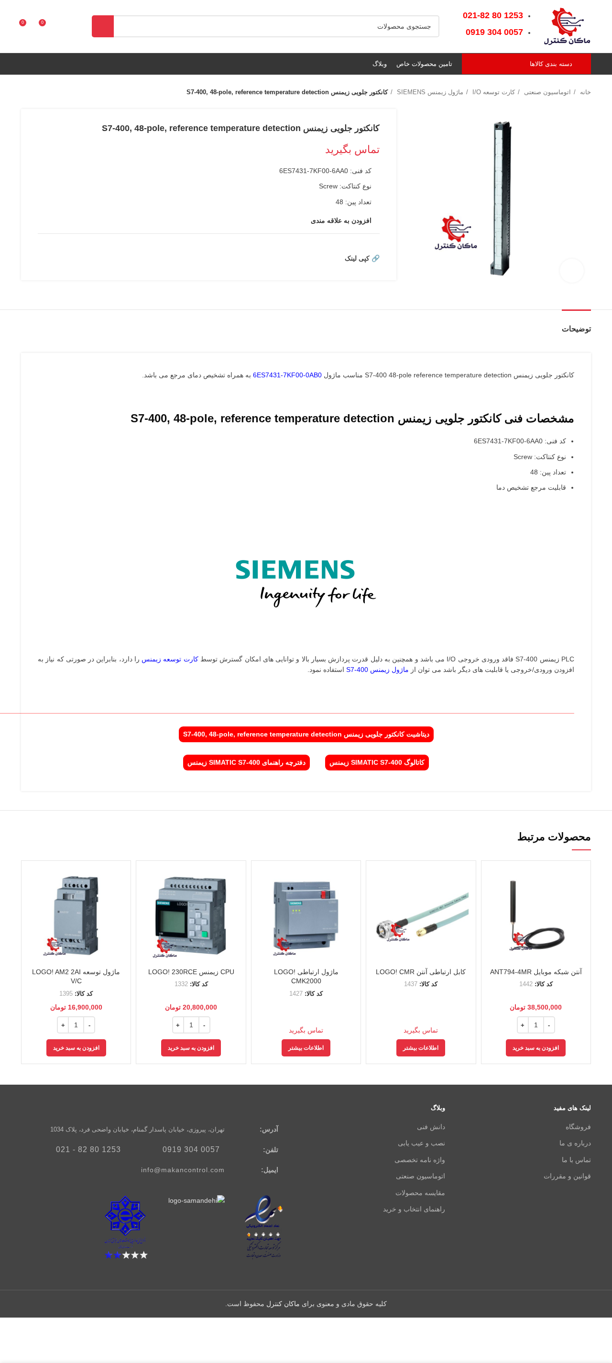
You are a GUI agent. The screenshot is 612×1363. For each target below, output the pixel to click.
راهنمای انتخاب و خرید (414, 1209)
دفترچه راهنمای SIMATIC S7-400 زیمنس (246, 762)
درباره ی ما (575, 1143)
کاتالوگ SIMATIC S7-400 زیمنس (377, 762)
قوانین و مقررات (567, 1176)
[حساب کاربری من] (64, 26)
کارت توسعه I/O (492, 92)
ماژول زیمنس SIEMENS (429, 92)
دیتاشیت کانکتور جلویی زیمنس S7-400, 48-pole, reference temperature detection (306, 734)
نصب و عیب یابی (421, 1143)
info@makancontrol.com (183, 1170)
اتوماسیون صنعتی (546, 92)
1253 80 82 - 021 (88, 1149)
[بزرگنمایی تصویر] (572, 271)
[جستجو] (103, 26)
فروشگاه (578, 1127)
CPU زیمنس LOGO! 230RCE (191, 972)
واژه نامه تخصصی (419, 1160)
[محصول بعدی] (26, 92)
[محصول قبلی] (45, 92)
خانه (584, 92)
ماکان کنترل (283, 1304)
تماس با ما (576, 1160)
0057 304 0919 (191, 1149)
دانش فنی (431, 1127)
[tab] (576, 324)
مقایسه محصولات (420, 1193)
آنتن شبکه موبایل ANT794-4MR (536, 972)
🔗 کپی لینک (362, 258)
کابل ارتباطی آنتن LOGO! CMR (421, 972)
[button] (536, 1047)
